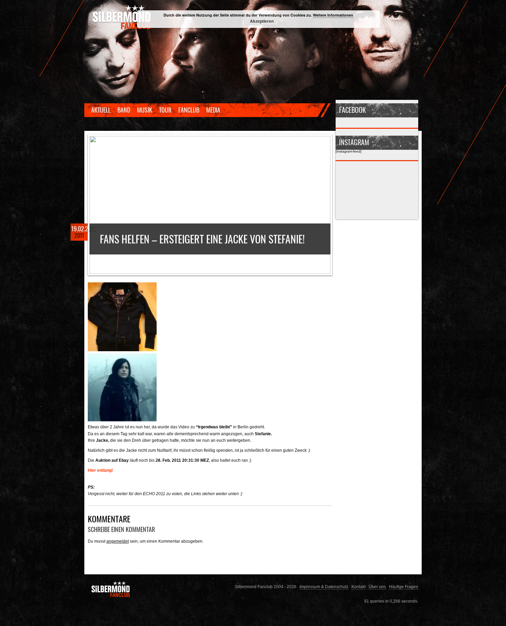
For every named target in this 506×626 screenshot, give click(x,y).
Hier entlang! (100, 470)
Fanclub (188, 109)
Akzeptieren (262, 21)
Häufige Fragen (403, 586)
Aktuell (100, 109)
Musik (144, 109)
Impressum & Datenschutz (323, 586)
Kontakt (358, 586)
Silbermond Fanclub (122, 17)
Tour (165, 109)
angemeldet (117, 541)
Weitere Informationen (333, 15)
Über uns (377, 586)
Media (213, 109)
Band (123, 109)
